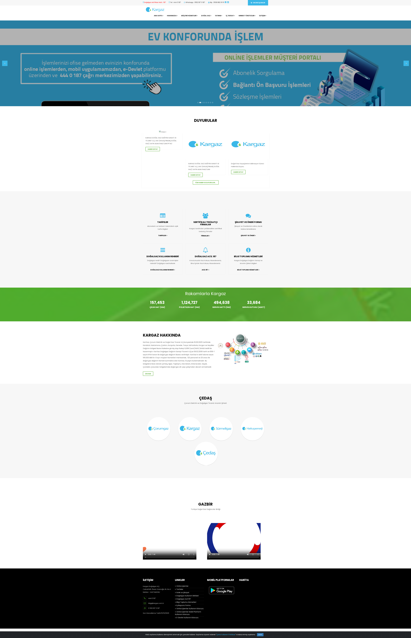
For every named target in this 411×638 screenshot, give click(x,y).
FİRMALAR (205, 236)
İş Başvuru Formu (183, 605)
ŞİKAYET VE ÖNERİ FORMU (248, 222)
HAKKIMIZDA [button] (171, 16)
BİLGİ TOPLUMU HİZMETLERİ (248, 256)
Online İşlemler (182, 586)
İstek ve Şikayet (182, 592)
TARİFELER (162, 222)
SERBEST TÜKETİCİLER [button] (246, 16)
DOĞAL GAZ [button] (205, 16)
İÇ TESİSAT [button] (230, 16)
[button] (4, 63)
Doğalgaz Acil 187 (183, 599)
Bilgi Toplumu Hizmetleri (186, 602)
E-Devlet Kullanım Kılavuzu (187, 617)
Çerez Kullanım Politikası (225, 634)
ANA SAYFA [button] (158, 16)
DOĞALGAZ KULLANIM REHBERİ (163, 256)
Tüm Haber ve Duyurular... (205, 183)
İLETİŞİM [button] (262, 16)
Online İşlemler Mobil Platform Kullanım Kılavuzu (188, 613)
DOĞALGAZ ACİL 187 (205, 256)
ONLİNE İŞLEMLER (258, 3)
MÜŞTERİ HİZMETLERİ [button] (189, 16)
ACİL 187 (205, 270)
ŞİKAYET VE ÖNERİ (248, 235)
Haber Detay (153, 149)
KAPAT (260, 635)
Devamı (148, 374)
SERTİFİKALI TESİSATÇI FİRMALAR (205, 223)
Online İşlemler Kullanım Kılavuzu (190, 608)
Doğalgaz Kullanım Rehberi (187, 596)
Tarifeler (179, 589)
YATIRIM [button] (218, 16)
